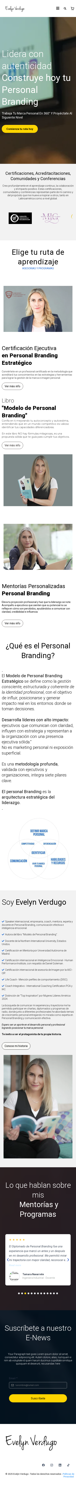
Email (13, 1378)
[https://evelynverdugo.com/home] (14, 8)
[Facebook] (43, 1465)
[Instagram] (52, 1465)
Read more (15, 1265)
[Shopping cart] (72, 8)
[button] (57, 8)
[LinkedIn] (60, 1465)
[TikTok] (68, 1465)
